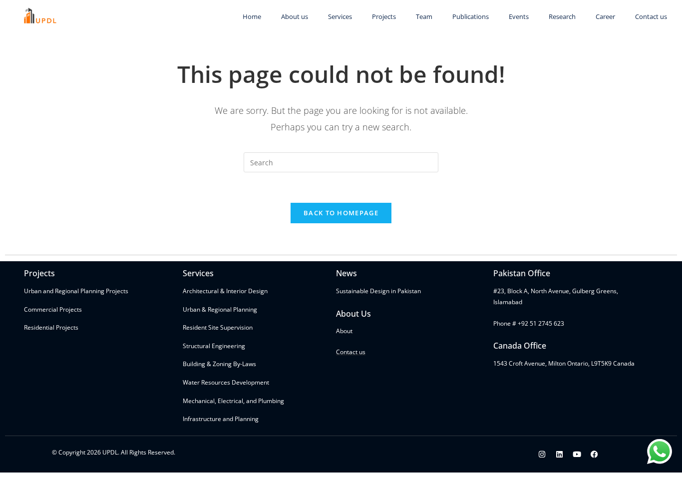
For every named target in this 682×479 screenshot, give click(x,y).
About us (294, 16)
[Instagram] (542, 454)
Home (252, 16)
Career (605, 16)
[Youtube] (577, 454)
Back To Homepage (341, 212)
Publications (470, 16)
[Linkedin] (559, 454)
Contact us (651, 16)
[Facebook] (594, 454)
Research (562, 16)
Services (340, 16)
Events (519, 16)
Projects (384, 16)
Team (424, 16)
